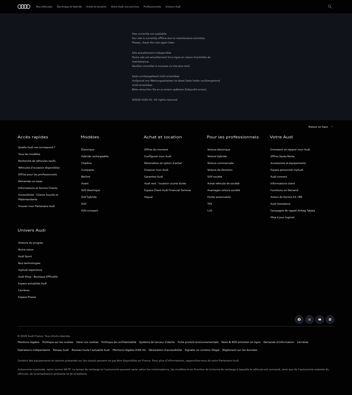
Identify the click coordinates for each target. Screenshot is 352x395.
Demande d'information (278, 342)
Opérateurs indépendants (34, 349)
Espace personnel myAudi (286, 169)
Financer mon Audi (156, 169)
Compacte (87, 169)
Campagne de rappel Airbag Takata (292, 210)
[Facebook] (299, 319)
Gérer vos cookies (87, 342)
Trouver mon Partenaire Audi (36, 206)
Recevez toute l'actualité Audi (91, 349)
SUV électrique (90, 190)
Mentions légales (28, 342)
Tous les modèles (29, 154)
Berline (85, 176)
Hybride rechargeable (95, 156)
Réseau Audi (61, 349)
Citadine (86, 163)
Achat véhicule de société (223, 183)
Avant (85, 183)
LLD (209, 210)
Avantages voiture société (223, 190)
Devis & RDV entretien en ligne (241, 342)
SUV (83, 203)
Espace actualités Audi (32, 283)
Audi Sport (25, 256)
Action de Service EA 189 (286, 196)
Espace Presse (27, 296)
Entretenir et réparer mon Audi (290, 149)
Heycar (148, 196)
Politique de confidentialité (118, 342)
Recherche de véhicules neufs (37, 160)
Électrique (87, 149)
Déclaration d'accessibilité (165, 349)
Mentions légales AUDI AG (129, 349)
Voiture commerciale (220, 163)
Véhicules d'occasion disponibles (39, 167)
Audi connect (278, 176)
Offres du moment (156, 149)
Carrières (24, 290)
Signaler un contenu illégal (202, 349)
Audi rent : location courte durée (165, 183)
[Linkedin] (330, 319)
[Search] (330, 6)
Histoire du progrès (30, 242)
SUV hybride (89, 196)
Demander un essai (30, 181)
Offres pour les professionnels (37, 174)
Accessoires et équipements (288, 163)
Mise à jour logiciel (282, 217)
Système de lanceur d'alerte (157, 342)
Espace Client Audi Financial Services (167, 190)
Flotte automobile (219, 196)
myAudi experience (30, 269)
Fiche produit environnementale (198, 342)
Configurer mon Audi (157, 156)
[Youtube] (319, 319)
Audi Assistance (280, 203)
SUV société (214, 176)
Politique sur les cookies (57, 342)
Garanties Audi (153, 176)
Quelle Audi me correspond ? (36, 147)
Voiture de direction (219, 169)
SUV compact (89, 210)
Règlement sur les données (239, 349)
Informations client (282, 183)
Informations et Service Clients (37, 187)
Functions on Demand (284, 190)
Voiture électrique (218, 149)
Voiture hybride (217, 156)
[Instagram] (309, 319)
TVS (209, 203)
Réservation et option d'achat (163, 163)
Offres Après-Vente (282, 156)
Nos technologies (29, 263)
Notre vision (26, 249)
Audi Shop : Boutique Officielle (38, 276)
